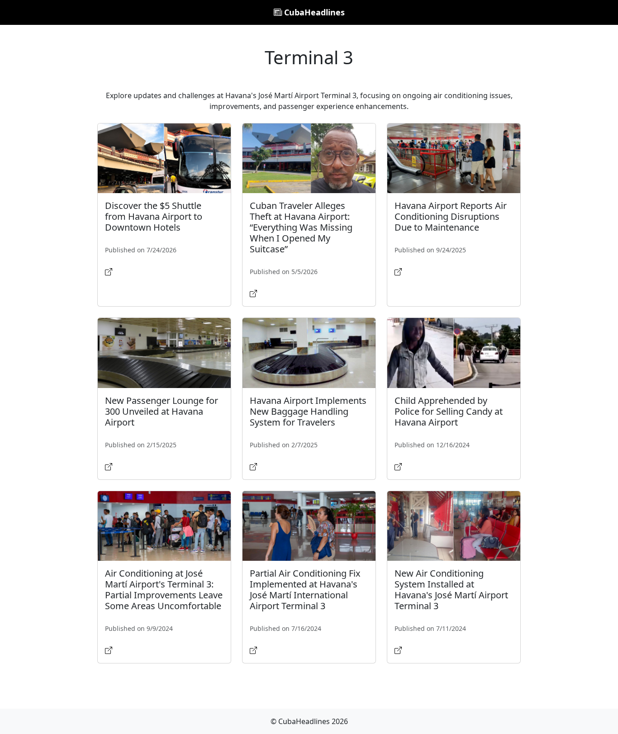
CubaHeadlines (313, 12)
